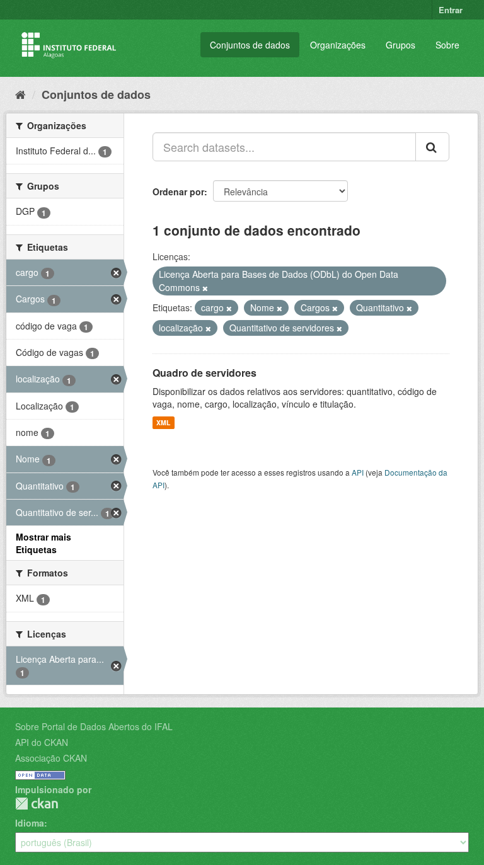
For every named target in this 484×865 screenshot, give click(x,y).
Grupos (400, 44)
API (358, 472)
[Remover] (205, 288)
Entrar (451, 10)
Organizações (338, 44)
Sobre (447, 44)
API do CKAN (41, 742)
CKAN (36, 803)
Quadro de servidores (204, 372)
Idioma (29, 822)
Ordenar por (178, 191)
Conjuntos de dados (250, 44)
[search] (432, 146)
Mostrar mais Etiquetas (43, 543)
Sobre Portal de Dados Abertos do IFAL (94, 726)
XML (163, 422)
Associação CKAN (51, 758)
